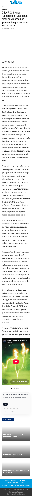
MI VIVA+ (7, 480)
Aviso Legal (7, 490)
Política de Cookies (16, 492)
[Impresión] (20, 35)
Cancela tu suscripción (12, 482)
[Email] (16, 35)
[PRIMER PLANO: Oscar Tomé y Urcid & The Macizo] (16, 467)
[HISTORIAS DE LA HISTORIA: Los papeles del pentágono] (16, 432)
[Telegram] (24, 35)
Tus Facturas (22, 480)
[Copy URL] (28, 35)
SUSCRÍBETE (14, 480)
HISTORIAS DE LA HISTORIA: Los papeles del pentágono (14, 436)
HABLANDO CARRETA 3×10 (12, 454)
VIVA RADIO (22, 482)
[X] (7, 35)
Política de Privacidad (21, 490)
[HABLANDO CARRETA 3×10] (16, 450)
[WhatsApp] (12, 35)
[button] (3, 2)
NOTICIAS (4, 9)
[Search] (29, 2)
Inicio (3, 6)
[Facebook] (3, 35)
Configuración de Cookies (16, 494)
